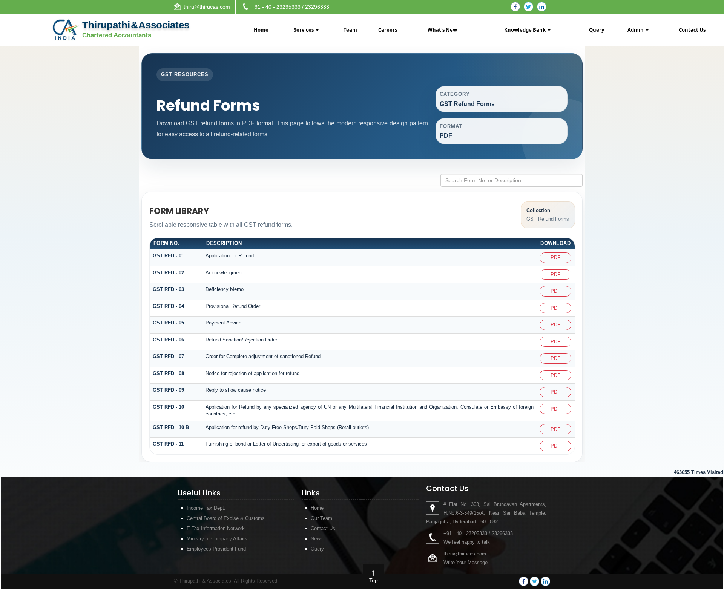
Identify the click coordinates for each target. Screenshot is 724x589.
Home (261, 29)
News (317, 538)
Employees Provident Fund (216, 549)
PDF (555, 257)
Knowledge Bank (525, 29)
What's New (442, 29)
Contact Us (692, 29)
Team (350, 29)
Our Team (321, 518)
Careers (387, 29)
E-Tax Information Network (216, 528)
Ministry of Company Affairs (217, 538)
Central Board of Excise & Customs (226, 518)
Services (304, 29)
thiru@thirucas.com (207, 7)
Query (596, 29)
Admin (636, 29)
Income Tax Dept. (206, 508)
